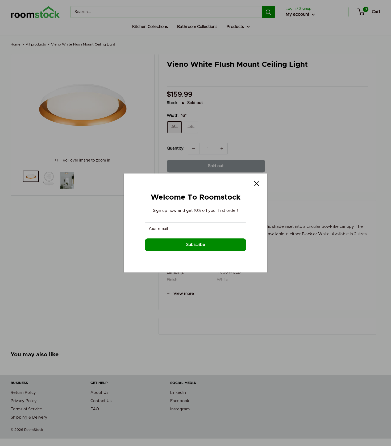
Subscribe (195, 245)
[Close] (256, 183)
